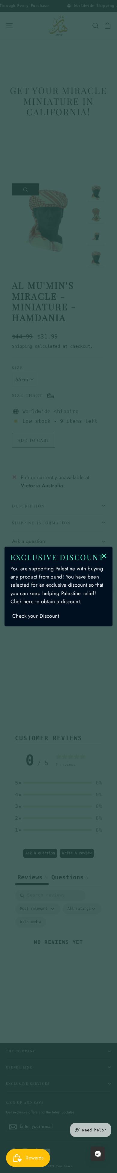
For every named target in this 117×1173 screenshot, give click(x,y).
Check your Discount (35, 615)
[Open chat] (98, 1153)
